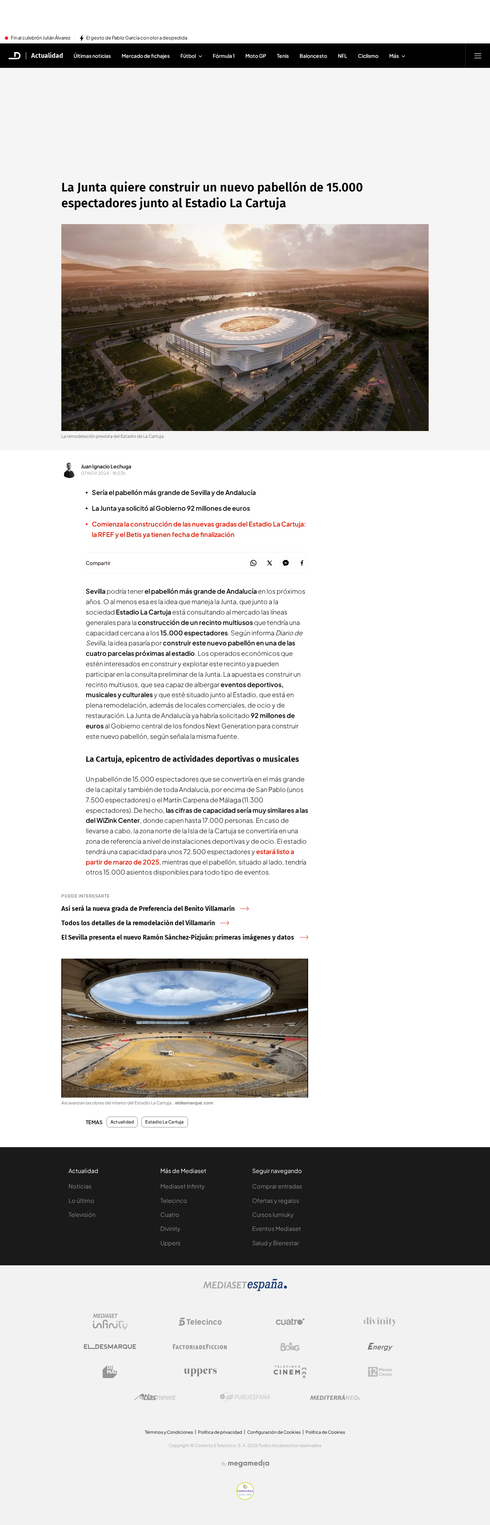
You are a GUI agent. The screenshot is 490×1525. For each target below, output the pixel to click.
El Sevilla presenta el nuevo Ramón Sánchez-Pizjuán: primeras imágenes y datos (177, 937)
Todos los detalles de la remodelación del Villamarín (138, 923)
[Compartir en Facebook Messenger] (285, 563)
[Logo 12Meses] (380, 1372)
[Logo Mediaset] (245, 1289)
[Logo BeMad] (110, 1372)
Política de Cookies (325, 1432)
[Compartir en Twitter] (269, 563)
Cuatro (169, 1214)
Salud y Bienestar (275, 1243)
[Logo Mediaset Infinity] (110, 1322)
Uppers (170, 1243)
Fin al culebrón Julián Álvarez (40, 38)
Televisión (82, 1214)
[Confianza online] (245, 1498)
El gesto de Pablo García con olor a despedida (136, 38)
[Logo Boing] (290, 1347)
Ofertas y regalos (275, 1200)
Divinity (170, 1228)
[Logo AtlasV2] (155, 1397)
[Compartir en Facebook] (302, 563)
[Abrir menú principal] (477, 55)
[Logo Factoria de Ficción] (200, 1347)
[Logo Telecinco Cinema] (290, 1371)
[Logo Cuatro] (290, 1322)
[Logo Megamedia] (248, 1463)
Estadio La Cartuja (164, 1122)
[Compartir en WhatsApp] (253, 563)
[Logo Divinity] (380, 1322)
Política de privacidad (220, 1432)
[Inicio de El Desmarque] (15, 55)
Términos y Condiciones (169, 1432)
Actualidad (47, 55)
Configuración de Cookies (274, 1432)
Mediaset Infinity (182, 1186)
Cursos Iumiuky (273, 1214)
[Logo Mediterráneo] (335, 1397)
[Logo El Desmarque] (110, 1346)
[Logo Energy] (380, 1347)
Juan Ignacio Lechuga (106, 466)
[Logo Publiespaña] (245, 1397)
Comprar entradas (277, 1186)
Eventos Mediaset (276, 1228)
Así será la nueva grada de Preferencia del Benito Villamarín (148, 909)
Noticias (80, 1186)
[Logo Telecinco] (200, 1322)
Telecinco (173, 1200)
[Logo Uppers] (200, 1372)
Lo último (81, 1200)
